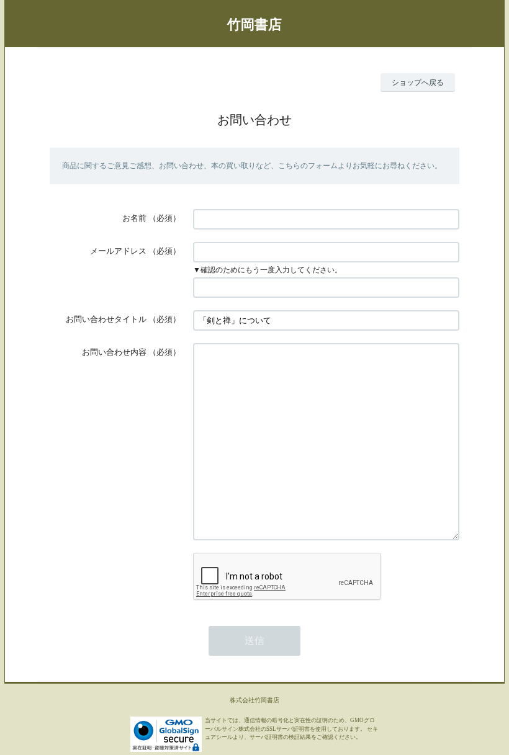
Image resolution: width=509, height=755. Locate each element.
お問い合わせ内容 (114, 352)
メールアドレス (118, 251)
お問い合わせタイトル (106, 319)
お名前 (134, 218)
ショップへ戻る (418, 82)
